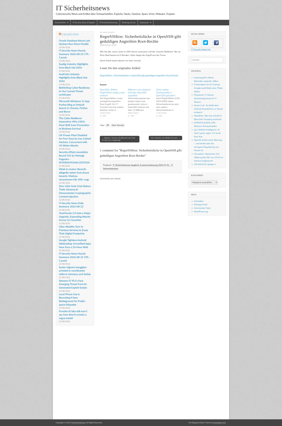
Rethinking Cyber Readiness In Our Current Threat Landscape (74, 91)
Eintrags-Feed (200, 204)
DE (101, 32)
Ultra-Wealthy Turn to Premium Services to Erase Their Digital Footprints (73, 230)
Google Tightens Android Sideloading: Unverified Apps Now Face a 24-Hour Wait (75, 243)
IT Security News (70, 34)
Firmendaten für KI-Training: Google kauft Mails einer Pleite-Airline (208, 88)
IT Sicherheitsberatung (108, 22)
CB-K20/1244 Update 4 (205, 164)
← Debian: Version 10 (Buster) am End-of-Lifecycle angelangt (118, 139)
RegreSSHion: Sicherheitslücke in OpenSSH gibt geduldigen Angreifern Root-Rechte (139, 75)
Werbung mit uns (129, 22)
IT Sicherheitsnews (83, 8)
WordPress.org (201, 211)
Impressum (144, 22)
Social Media (60, 22)
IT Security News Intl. (201, 49)
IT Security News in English (84, 22)
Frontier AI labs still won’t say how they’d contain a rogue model (73, 315)
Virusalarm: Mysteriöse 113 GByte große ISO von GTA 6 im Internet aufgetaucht (208, 157)
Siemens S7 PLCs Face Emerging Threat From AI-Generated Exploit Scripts (73, 284)
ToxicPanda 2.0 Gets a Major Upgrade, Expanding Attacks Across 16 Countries (75, 216)
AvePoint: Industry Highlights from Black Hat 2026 (73, 77)
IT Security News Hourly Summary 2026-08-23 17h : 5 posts (74, 54)
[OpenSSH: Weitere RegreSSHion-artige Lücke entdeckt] (114, 102)
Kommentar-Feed (202, 208)
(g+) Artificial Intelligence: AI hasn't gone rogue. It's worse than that (207, 133)
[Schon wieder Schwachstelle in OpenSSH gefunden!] (170, 102)
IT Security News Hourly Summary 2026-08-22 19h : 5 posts (74, 257)
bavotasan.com (220, 423)
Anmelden (198, 201)
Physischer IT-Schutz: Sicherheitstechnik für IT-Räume (205, 98)
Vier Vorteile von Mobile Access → (165, 138)
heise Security (109, 32)
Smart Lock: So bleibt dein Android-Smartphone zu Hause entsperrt (208, 108)
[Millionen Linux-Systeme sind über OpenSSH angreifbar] (142, 102)
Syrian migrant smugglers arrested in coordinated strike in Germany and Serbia (75, 270)
